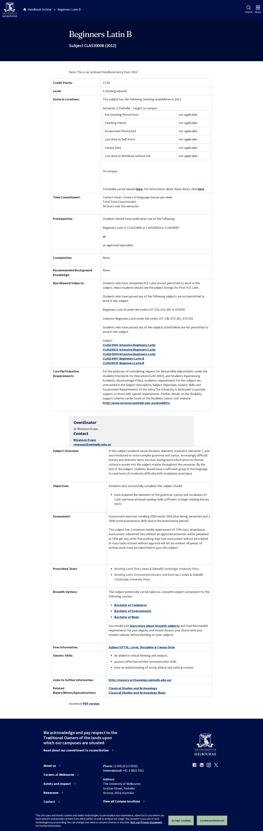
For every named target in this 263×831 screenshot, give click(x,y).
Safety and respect (57, 784)
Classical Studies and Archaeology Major (137, 693)
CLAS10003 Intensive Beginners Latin (129, 345)
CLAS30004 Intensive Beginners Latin (129, 354)
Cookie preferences (212, 820)
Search (248, 12)
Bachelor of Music (126, 617)
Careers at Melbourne (58, 775)
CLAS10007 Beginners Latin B (123, 358)
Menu (258, 12)
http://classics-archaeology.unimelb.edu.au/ (140, 680)
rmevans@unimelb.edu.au (92, 444)
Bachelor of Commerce (130, 605)
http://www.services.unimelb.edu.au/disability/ (136, 403)
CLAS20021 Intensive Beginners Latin (129, 350)
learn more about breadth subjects (154, 626)
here (139, 189)
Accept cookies (181, 820)
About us (49, 766)
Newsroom (51, 793)
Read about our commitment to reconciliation (76, 750)
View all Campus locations (121, 801)
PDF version (91, 704)
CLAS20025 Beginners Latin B (123, 363)
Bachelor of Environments (132, 611)
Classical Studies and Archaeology (133, 688)
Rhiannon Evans (85, 440)
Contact (49, 802)
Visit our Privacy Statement (146, 822)
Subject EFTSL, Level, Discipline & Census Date (142, 647)
